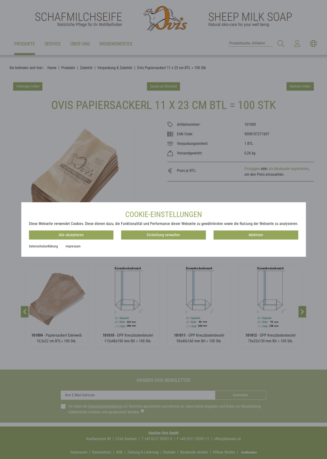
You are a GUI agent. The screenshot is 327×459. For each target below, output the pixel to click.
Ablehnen (255, 235)
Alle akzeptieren (71, 235)
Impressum (73, 246)
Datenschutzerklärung (43, 246)
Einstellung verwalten (163, 235)
